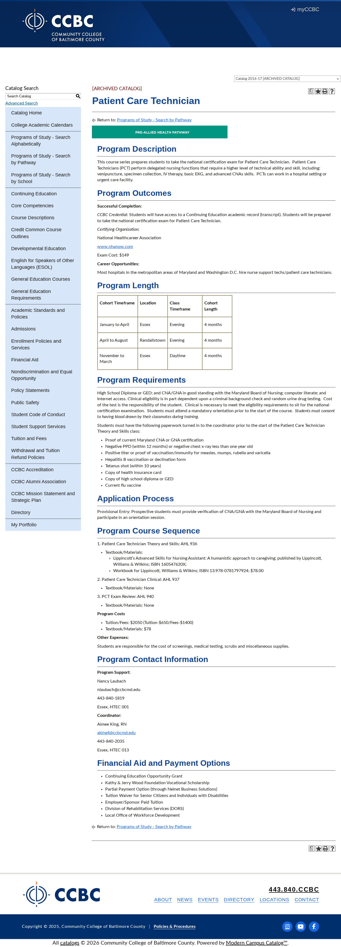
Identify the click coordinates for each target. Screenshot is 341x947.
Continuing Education (34, 193)
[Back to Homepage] (63, 25)
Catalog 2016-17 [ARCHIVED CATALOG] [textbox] (268, 79)
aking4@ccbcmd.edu (116, 733)
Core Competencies (32, 205)
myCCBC (308, 9)
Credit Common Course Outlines (36, 233)
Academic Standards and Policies (38, 314)
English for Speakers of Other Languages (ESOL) (42, 264)
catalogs (69, 943)
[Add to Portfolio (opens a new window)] (318, 91)
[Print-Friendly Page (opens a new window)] (325, 91)
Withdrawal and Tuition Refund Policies (35, 454)
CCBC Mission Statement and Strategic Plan (43, 497)
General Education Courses (40, 279)
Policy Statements (30, 390)
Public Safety (25, 402)
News (185, 899)
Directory (20, 512)
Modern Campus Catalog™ (256, 943)
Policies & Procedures (175, 926)
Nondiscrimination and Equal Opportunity (41, 375)
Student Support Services (38, 426)
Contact (307, 899)
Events (208, 899)
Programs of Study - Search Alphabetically (40, 141)
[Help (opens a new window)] (332, 91)
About (163, 899)
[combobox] (287, 79)
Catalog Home (26, 112)
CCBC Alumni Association (38, 481)
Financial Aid (24, 359)
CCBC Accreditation (32, 469)
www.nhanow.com (115, 247)
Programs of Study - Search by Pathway (40, 159)
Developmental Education (38, 248)
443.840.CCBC (294, 889)
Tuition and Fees (29, 438)
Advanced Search (21, 103)
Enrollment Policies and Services (36, 344)
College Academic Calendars (42, 125)
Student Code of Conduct (38, 414)
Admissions (23, 329)
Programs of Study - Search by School (40, 178)
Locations (274, 899)
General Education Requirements (31, 295)
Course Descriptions (32, 217)
